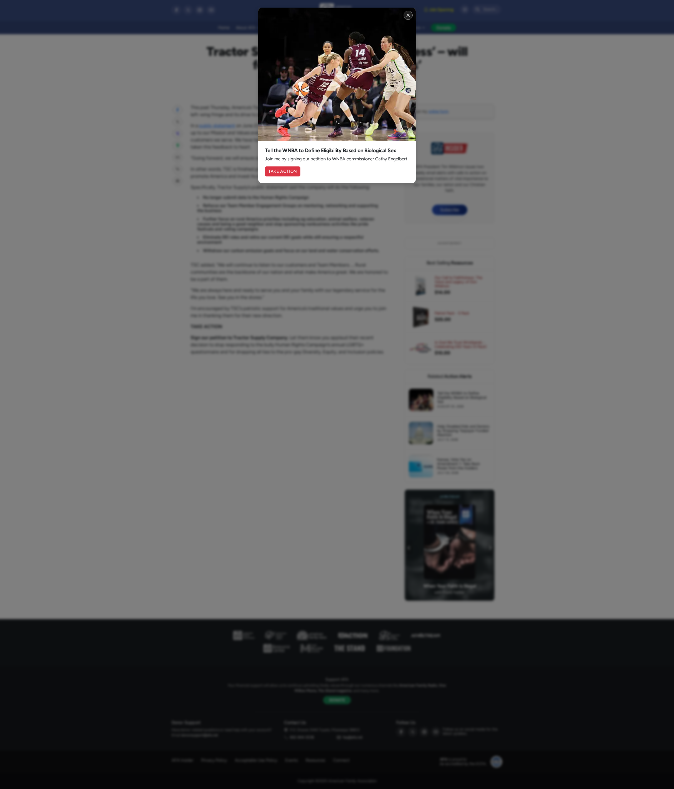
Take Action (282, 171)
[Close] (408, 15)
